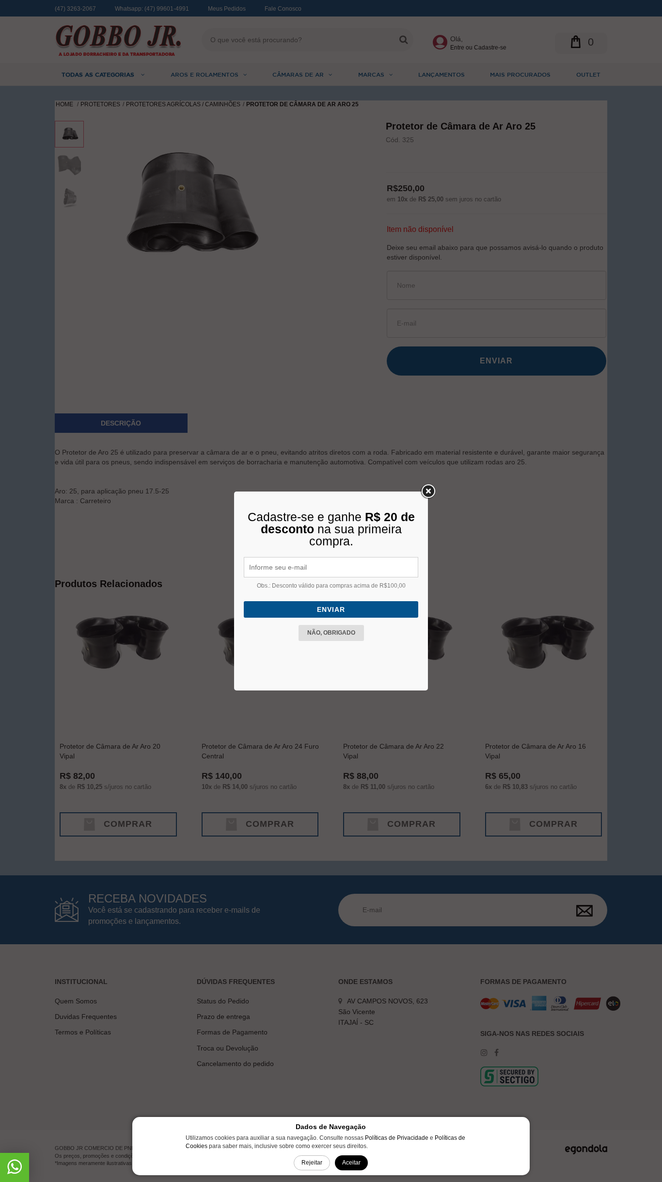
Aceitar (351, 1162)
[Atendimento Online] (14, 1170)
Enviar (331, 609)
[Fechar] (428, 491)
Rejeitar (311, 1162)
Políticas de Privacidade (396, 1137)
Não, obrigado (331, 632)
